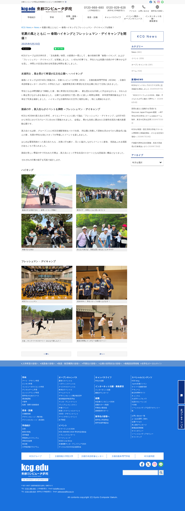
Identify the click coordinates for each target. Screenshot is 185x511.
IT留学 (24, 402)
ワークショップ (64, 438)
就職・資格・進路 (72, 17)
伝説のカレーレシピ (139, 402)
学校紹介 (32, 17)
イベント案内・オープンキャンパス (133, 17)
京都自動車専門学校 (121, 456)
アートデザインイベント (68, 417)
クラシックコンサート (67, 435)
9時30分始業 (27, 441)
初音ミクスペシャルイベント (69, 411)
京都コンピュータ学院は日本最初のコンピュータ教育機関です (43, 2)
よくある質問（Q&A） (140, 419)
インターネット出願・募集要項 (153, 18)
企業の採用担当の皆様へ (111, 363)
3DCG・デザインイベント (68, 414)
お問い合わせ (143, 11)
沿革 (24, 429)
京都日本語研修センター (92, 456)
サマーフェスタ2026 (67, 429)
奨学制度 (25, 435)
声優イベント (64, 408)
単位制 (24, 444)
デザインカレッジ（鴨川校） (33, 417)
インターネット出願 (102, 390)
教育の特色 (26, 432)
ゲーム (134, 71)
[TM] (34, 472)
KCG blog (135, 381)
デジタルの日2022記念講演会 (70, 447)
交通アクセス (137, 422)
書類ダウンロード (101, 393)
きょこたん (136, 396)
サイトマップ (137, 437)
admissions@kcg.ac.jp (66, 492)
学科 (52, 17)
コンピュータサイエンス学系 (33, 387)
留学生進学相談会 (101, 423)
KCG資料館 (149, 456)
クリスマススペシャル (67, 387)
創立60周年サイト (138, 393)
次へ (102, 354)
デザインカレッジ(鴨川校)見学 (70, 396)
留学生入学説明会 (101, 420)
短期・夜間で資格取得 (30, 405)
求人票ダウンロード (139, 425)
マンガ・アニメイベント (68, 402)
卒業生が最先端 (101, 408)
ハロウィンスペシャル (67, 384)
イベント (135, 58)
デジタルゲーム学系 (29, 390)
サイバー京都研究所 (139, 387)
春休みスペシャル (65, 390)
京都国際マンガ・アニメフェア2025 (72, 444)
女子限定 (62, 420)
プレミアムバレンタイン (68, 405)
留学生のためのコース (30, 396)
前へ (46, 354)
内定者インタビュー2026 (104, 402)
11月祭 (134, 405)
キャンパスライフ (113, 17)
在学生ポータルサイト (152, 363)
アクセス (132, 11)
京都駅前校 (26, 414)
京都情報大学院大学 (64, 456)
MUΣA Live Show (65, 441)
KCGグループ (35, 456)
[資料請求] (181, 392)
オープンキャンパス (139, 65)
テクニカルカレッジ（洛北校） (33, 420)
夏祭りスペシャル (65, 381)
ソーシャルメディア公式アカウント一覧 (146, 409)
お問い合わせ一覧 (138, 416)
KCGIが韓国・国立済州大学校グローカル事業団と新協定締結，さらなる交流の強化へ (148, 133)
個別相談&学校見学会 (67, 399)
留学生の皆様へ (157, 11)
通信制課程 (26, 399)
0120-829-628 (30, 492)
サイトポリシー (137, 431)
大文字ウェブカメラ (139, 399)
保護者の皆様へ (48, 363)
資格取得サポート (101, 411)
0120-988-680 (30, 489)
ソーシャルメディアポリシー (142, 434)
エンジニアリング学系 (30, 393)
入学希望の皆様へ (30, 363)
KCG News (26, 27)
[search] (161, 472)
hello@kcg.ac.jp (59, 489)
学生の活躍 (99, 381)
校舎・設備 (92, 17)
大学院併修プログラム (30, 447)
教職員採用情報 (132, 363)
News (37, 27)
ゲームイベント (64, 393)
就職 (97, 398)
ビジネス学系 (27, 384)
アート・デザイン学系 (30, 381)
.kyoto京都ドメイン (139, 384)
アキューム (136, 390)
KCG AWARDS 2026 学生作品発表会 (72, 432)
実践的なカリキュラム (30, 438)
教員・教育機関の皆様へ (69, 363)
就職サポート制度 (101, 405)
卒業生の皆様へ (90, 363)
